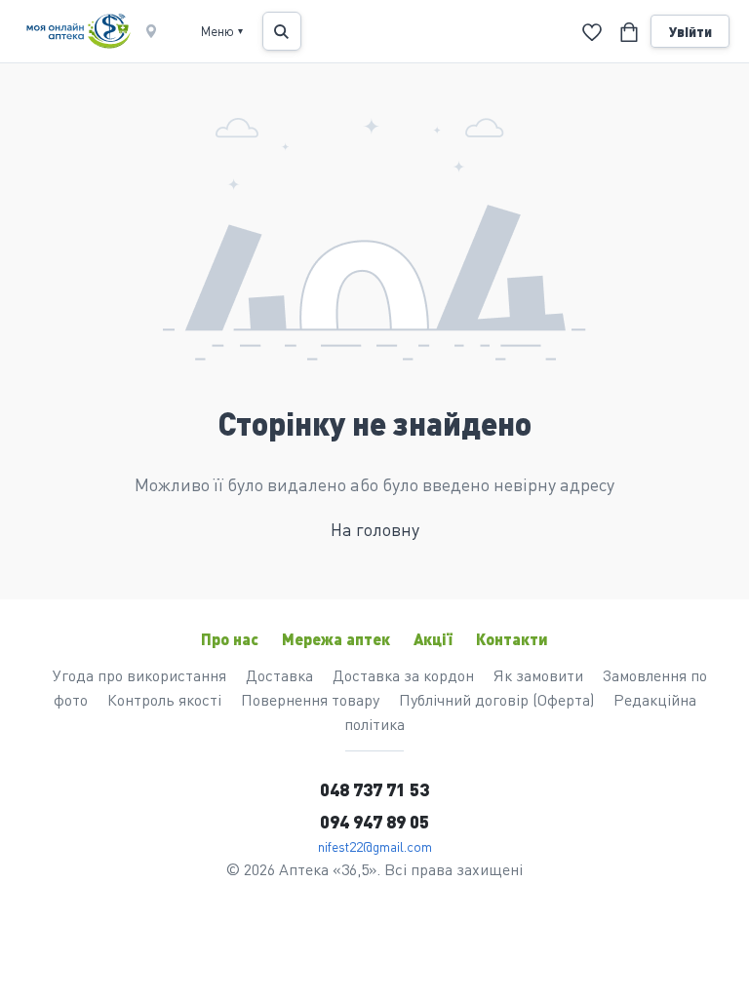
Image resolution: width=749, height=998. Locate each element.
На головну (375, 529)
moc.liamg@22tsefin (375, 846)
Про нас (229, 639)
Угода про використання (139, 675)
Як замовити (538, 675)
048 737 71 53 (374, 789)
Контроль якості (164, 699)
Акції (433, 639)
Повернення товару (310, 699)
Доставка (279, 675)
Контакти (512, 639)
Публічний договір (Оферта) (496, 699)
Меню (222, 30)
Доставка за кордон (403, 675)
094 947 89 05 (374, 821)
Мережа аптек (336, 639)
